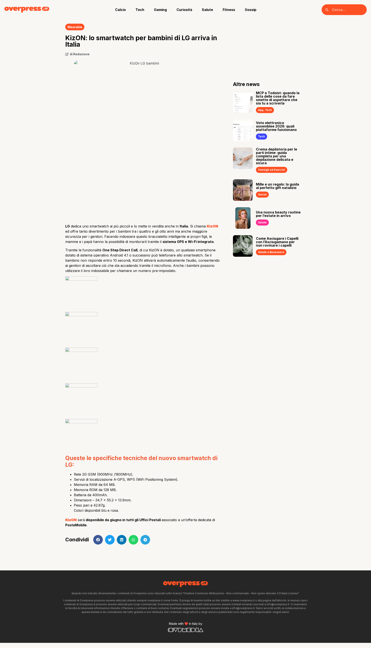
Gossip (250, 10)
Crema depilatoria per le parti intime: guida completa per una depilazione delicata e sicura (276, 156)
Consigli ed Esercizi (271, 169)
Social (262, 194)
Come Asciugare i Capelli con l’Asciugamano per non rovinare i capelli (277, 241)
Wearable (74, 27)
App (260, 110)
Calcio (120, 10)
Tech (139, 10)
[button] (98, 540)
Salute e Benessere (271, 252)
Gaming (160, 10)
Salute (207, 10)
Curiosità (184, 10)
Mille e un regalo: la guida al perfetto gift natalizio (277, 186)
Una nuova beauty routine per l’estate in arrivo (278, 214)
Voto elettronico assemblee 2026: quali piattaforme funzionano (276, 126)
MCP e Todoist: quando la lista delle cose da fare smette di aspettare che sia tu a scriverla (278, 98)
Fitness (229, 10)
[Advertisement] (142, 186)
